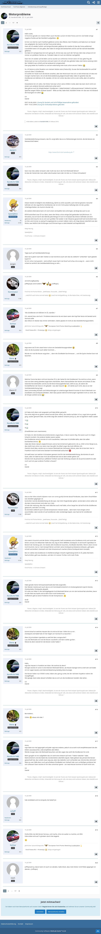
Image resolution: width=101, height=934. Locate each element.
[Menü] (98, 2)
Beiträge (7, 51)
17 (13, 23)
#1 (97, 29)
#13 (96, 581)
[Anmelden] (93, 2)
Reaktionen (8, 220)
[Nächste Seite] (17, 22)
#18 (96, 796)
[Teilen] (98, 22)
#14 (96, 627)
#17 (96, 741)
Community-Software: (50, 931)
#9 (97, 375)
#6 (97, 277)
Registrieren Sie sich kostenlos (53, 907)
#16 (96, 709)
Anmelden (40, 912)
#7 (97, 308)
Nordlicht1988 (16, 17)
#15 (96, 659)
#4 (97, 199)
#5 (97, 249)
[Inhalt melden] (96, 126)
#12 (96, 536)
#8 (97, 343)
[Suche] (89, 2)
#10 (96, 408)
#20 (96, 863)
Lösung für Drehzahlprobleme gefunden (50, 105)
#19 (96, 830)
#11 (96, 492)
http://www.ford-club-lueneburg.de (60, 152)
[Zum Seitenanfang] (98, 931)
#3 (97, 167)
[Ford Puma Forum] (12, 2)
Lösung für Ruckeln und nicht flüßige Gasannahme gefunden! (58, 102)
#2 (97, 135)
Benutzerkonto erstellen (56, 912)
